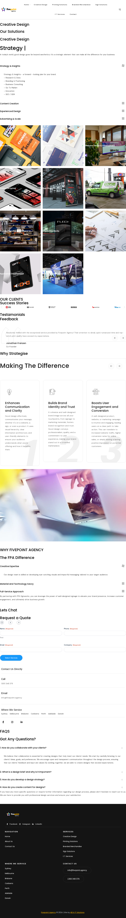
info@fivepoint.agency (11, 697)
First (1, 638)
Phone (71, 629)
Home (26, 5)
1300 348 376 (7, 683)
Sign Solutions (101, 5)
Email (6, 645)
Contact (73, 14)
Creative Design (40, 5)
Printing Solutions (59, 5)
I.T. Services (60, 14)
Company (72, 645)
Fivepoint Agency (48, 912)
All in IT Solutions (77, 912)
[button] (1, 307)
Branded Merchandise (81, 5)
